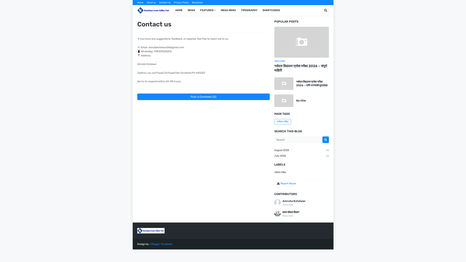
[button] (325, 10)
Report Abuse (288, 183)
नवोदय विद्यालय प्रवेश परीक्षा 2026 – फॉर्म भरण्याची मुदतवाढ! (312, 83)
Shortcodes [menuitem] (271, 10)
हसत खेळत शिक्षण (291, 212)
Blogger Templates (162, 244)
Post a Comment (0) (203, 96)
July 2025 (301, 155)
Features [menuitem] (207, 10)
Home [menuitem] (179, 10)
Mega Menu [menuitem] (228, 10)
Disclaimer (197, 2)
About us (151, 2)
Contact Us (165, 2)
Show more (288, 205)
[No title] (283, 100)
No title (301, 100)
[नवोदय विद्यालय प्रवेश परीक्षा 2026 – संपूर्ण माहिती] (301, 42)
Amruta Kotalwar (294, 201)
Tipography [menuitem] (249, 10)
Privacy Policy (181, 2)
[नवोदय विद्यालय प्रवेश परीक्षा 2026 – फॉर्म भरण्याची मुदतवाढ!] (283, 83)
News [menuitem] (191, 10)
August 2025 (301, 150)
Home (140, 2)
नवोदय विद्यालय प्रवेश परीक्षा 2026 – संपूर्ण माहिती (300, 68)
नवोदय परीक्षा (283, 121)
